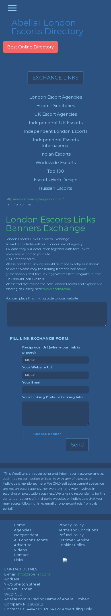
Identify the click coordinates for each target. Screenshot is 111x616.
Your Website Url (37, 367)
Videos (20, 550)
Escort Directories (55, 105)
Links (18, 560)
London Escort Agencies (55, 97)
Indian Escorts (55, 154)
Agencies (22, 530)
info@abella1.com (33, 574)
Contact (21, 555)
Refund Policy (71, 535)
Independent (26, 535)
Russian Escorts (55, 188)
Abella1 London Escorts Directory (47, 26)
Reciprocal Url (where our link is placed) (51, 349)
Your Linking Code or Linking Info (52, 397)
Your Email (32, 382)
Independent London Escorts (55, 131)
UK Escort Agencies (55, 114)
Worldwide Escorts (56, 162)
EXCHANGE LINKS (55, 78)
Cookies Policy (71, 545)
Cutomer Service (74, 540)
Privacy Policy (71, 525)
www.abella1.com (56, 289)
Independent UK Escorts (56, 122)
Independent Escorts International (56, 142)
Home (19, 525)
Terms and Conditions (78, 530)
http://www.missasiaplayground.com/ (35, 199)
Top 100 (55, 171)
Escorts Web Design (55, 179)
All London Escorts (31, 540)
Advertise (23, 545)
